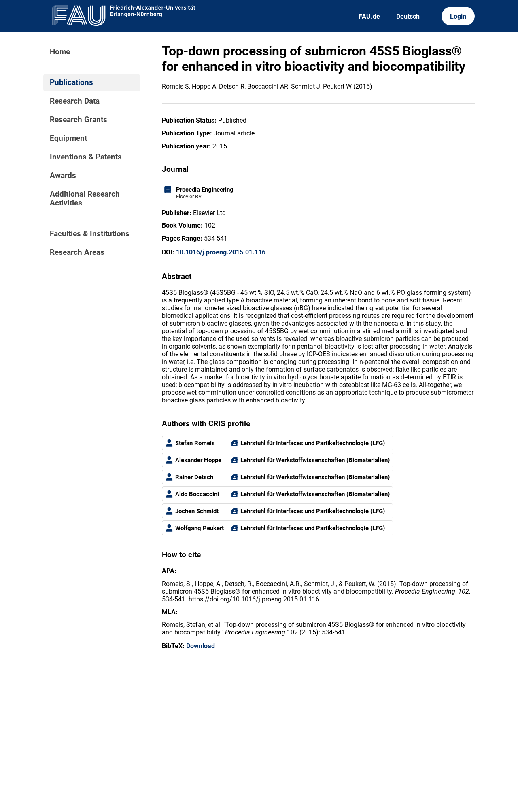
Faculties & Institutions (90, 233)
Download (200, 646)
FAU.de (369, 16)
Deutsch (408, 16)
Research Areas (77, 252)
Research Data (75, 101)
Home (60, 51)
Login (458, 16)
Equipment (68, 138)
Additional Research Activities (85, 198)
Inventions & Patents (86, 156)
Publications (71, 82)
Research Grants (78, 119)
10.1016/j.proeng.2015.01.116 (220, 252)
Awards (63, 175)
